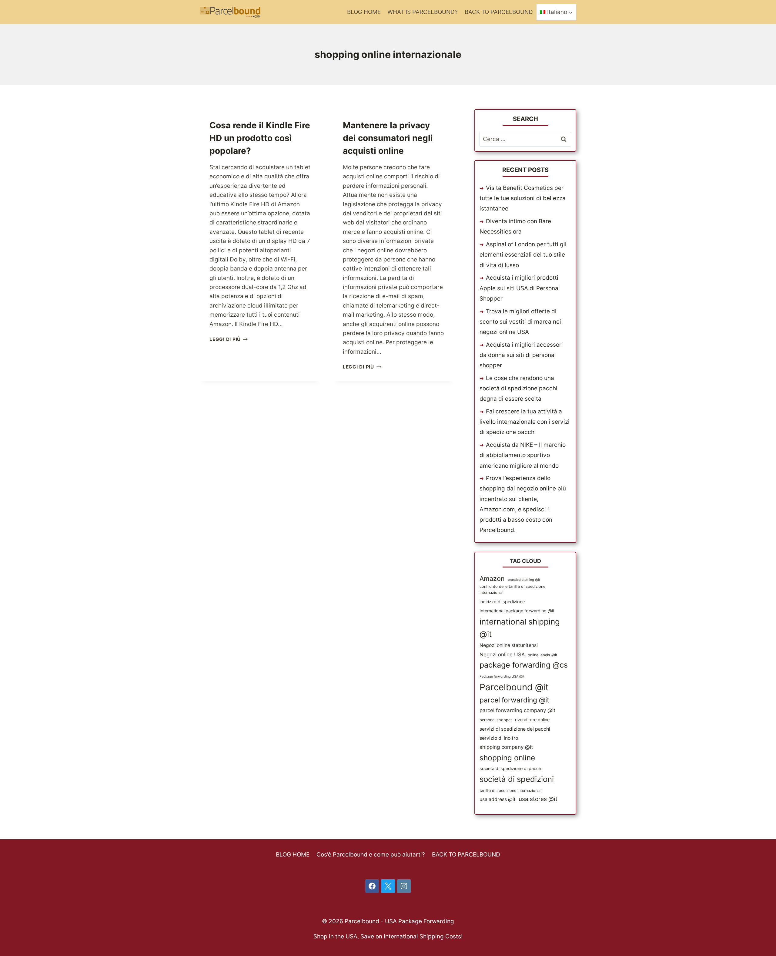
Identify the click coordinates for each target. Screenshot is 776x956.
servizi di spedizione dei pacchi (515, 729)
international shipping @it (520, 628)
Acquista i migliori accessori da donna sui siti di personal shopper (521, 355)
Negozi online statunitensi (509, 645)
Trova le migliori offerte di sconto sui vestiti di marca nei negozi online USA (520, 321)
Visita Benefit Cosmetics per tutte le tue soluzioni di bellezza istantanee (523, 198)
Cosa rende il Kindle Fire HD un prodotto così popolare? (259, 138)
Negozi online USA (502, 654)
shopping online (507, 757)
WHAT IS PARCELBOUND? (422, 11)
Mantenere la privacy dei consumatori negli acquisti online (388, 138)
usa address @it (498, 799)
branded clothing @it (524, 580)
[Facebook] (372, 886)
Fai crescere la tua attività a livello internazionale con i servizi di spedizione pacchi (525, 422)
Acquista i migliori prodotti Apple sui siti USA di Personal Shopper (520, 288)
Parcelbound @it (514, 687)
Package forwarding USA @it (502, 676)
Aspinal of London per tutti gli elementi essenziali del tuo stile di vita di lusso (523, 254)
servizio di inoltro (499, 738)
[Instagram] (404, 886)
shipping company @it (506, 747)
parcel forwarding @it (514, 700)
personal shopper (496, 720)
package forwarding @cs (524, 664)
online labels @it (542, 655)
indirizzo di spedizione (502, 601)
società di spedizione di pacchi (511, 768)
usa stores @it (538, 799)
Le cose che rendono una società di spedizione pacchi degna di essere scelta (518, 388)
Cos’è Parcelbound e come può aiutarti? (370, 854)
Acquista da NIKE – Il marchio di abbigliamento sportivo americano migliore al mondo (523, 455)
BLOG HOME (364, 11)
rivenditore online (532, 719)
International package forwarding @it (517, 610)
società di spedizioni (517, 779)
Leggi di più (228, 339)
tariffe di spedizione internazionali (510, 790)
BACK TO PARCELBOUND (499, 11)
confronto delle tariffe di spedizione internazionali (512, 589)
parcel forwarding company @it (517, 710)
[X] (388, 886)
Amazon (492, 578)
